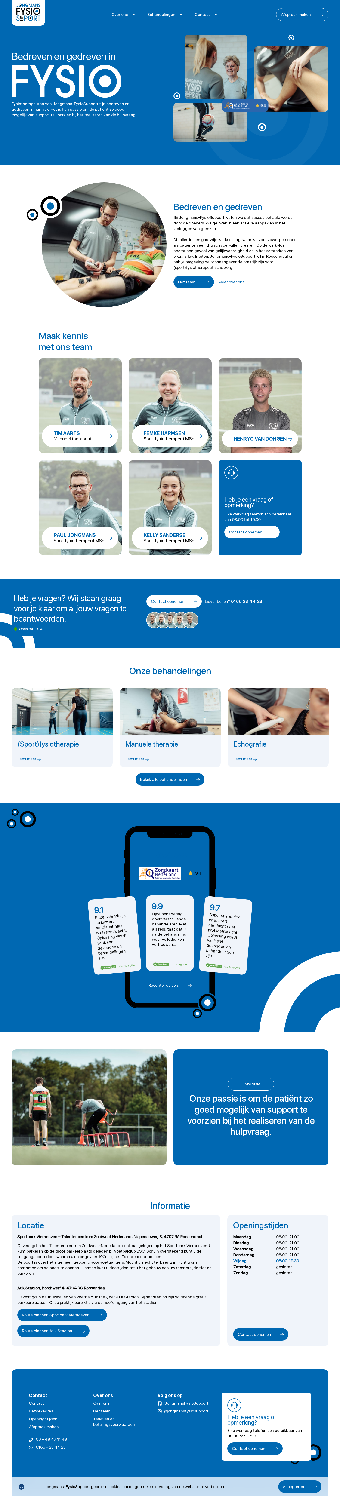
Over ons (119, 14)
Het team (186, 281)
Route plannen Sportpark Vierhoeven (56, 1314)
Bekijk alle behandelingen (163, 779)
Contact (202, 14)
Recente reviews (163, 985)
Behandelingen (161, 14)
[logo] (28, 13)
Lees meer (27, 758)
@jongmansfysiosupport (185, 1411)
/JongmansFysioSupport (185, 1403)
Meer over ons (231, 281)
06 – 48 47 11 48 (51, 1439)
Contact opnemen (245, 532)
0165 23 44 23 (247, 601)
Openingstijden (43, 1418)
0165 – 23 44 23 (51, 1447)
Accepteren (293, 1486)
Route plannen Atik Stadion (47, 1330)
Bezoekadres (41, 1411)
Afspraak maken (296, 14)
